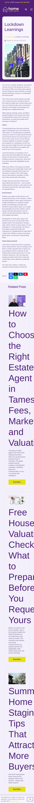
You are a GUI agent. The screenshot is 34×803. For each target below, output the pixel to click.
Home (7, 37)
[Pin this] (25, 274)
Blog (11, 37)
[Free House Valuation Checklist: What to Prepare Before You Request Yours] (17, 500)
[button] (26, 9)
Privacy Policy (15, 801)
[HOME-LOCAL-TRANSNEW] (11, 9)
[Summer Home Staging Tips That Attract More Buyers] (17, 678)
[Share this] (11, 274)
